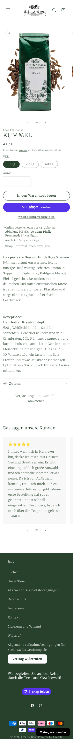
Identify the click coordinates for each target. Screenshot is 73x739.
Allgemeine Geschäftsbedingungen (33, 590)
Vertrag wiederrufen (53, 732)
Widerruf (14, 635)
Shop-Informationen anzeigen (27, 246)
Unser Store (16, 581)
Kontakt (14, 617)
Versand (23, 150)
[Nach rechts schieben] (45, 122)
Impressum (16, 608)
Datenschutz (17, 599)
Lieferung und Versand (24, 626)
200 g (30, 164)
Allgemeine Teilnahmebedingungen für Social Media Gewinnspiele (36, 647)
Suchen (13, 572)
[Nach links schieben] (27, 122)
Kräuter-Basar (29, 737)
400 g (49, 164)
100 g (11, 164)
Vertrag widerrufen (27, 659)
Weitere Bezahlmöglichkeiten (36, 216)
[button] (8, 10)
